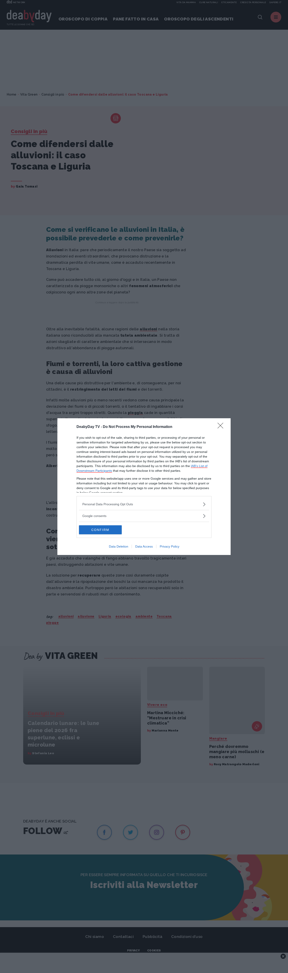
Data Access (144, 546)
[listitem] (144, 504)
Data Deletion (118, 546)
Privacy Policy (169, 546)
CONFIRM (100, 530)
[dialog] (144, 486)
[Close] (222, 427)
